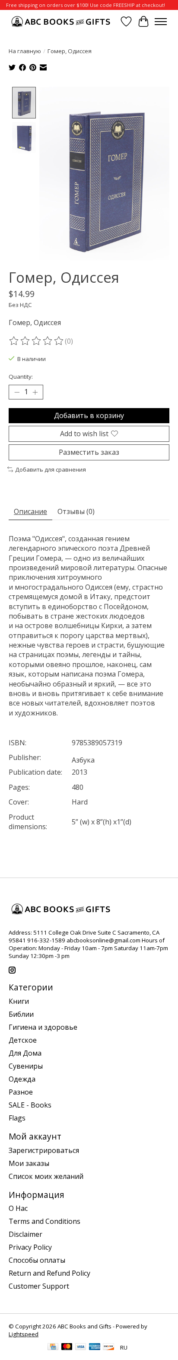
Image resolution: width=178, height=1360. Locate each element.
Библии (21, 1014)
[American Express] (94, 1347)
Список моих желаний (46, 1176)
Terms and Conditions (44, 1221)
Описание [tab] (30, 511)
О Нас (18, 1208)
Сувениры (26, 1066)
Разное (21, 1092)
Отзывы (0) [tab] (76, 511)
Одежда (22, 1079)
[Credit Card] (53, 1347)
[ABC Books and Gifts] (61, 21)
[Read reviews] (37, 341)
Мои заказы (29, 1163)
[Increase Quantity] (35, 392)
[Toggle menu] (160, 21)
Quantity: (21, 376)
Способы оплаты (37, 1260)
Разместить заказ (89, 452)
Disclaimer (25, 1234)
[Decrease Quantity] (16, 392)
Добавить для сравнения (50, 469)
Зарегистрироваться (44, 1150)
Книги (19, 1001)
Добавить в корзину (89, 415)
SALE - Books (30, 1105)
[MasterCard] (67, 1347)
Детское (23, 1040)
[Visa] (80, 1347)
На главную (25, 51)
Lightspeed (23, 1334)
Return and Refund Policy (49, 1273)
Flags (17, 1118)
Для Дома (25, 1053)
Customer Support (39, 1286)
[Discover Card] (108, 1347)
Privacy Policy (30, 1247)
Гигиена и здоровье (43, 1027)
